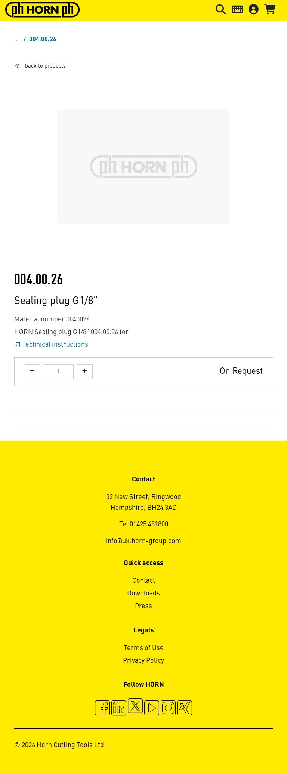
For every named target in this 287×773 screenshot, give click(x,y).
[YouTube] (151, 709)
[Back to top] (253, 747)
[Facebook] (102, 709)
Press (143, 606)
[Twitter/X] (135, 709)
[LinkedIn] (118, 709)
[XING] (184, 709)
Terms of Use (144, 648)
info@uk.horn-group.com (143, 541)
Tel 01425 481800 (143, 524)
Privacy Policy (143, 660)
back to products (45, 66)
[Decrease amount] (32, 371)
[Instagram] (168, 709)
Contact (143, 581)
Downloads (143, 593)
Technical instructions (55, 344)
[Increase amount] (85, 371)
